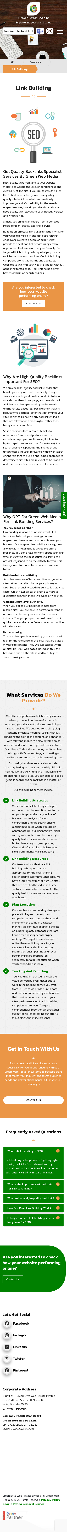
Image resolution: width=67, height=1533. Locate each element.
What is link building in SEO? (25, 1151)
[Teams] (40, 31)
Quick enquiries (63, 505)
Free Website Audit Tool (18, 31)
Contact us (33, 303)
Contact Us (33, 1100)
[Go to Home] (12, 62)
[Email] (50, 31)
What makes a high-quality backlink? (30, 1198)
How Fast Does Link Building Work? (29, 1208)
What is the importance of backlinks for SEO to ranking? (30, 1186)
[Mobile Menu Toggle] (60, 31)
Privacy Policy (51, 1500)
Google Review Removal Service (23, 1504)
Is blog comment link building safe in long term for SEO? (30, 1220)
